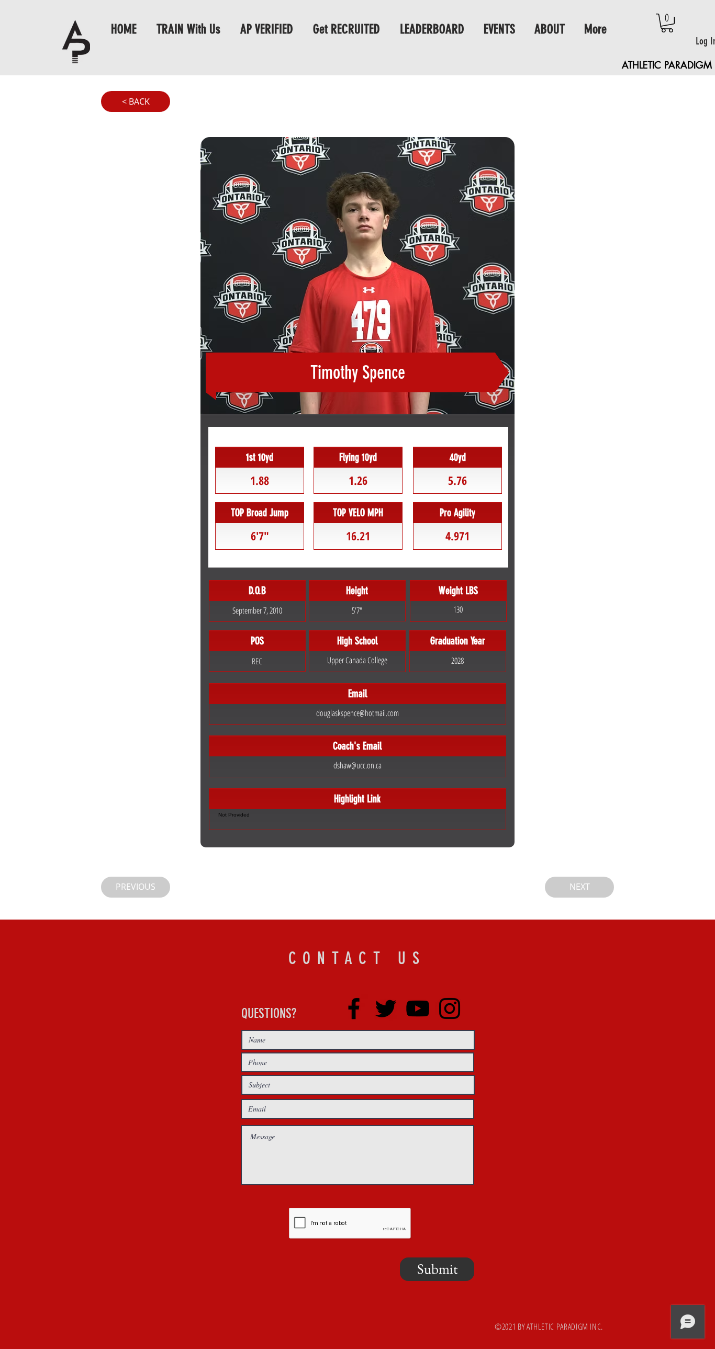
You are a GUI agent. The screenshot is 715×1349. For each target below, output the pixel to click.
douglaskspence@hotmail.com (357, 713)
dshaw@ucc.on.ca (357, 765)
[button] (667, 23)
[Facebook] (354, 1008)
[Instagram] (449, 1008)
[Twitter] (386, 1008)
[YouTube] (418, 1008)
